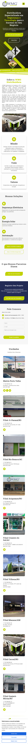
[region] (14, 731)
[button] (23, 4)
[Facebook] (4, 390)
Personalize (14, 737)
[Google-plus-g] (7, 390)
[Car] (10, 390)
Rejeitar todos (14, 741)
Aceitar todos (14, 733)
